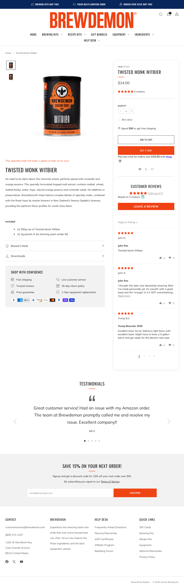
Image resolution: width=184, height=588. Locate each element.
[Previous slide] (15, 421)
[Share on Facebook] (140, 169)
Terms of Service (110, 481)
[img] (125, 232)
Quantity (122, 105)
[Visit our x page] (14, 561)
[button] (126, 91)
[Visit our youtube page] (21, 561)
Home (33, 34)
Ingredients (142, 34)
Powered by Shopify (140, 582)
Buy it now (146, 150)
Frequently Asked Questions (110, 527)
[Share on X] (146, 169)
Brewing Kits (50, 34)
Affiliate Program (104, 544)
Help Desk (90, 40)
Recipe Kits (75, 34)
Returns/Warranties (106, 533)
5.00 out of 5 (155, 193)
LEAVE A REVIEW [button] (146, 206)
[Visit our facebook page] (7, 561)
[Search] (160, 14)
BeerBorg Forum (104, 550)
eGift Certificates (104, 539)
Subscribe (135, 492)
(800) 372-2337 (14, 534)
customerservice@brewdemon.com (25, 527)
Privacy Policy (147, 556)
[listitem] (45, 4)
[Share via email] (152, 169)
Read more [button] (124, 295)
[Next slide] (169, 421)
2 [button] (145, 356)
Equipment (119, 34)
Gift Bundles (99, 34)
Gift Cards (145, 527)
